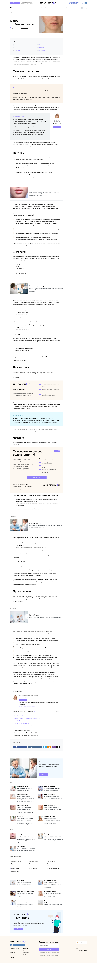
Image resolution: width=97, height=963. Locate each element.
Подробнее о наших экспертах (27, 707)
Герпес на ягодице (16, 861)
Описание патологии (20, 45)
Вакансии (25, 948)
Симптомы (18, 50)
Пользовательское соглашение (27, 951)
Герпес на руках (51, 861)
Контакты (12, 955)
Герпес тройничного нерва (54, 868)
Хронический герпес (49, 816)
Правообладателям (14, 948)
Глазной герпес (15, 868)
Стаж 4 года (57, 127)
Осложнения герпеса (50, 880)
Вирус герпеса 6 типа (49, 786)
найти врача (36, 477)
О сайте (25, 955)
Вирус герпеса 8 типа (22, 794)
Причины (17, 47)
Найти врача (15, 3)
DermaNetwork (17, 716)
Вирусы (11, 12)
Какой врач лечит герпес (38, 286)
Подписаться (48, 949)
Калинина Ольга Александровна (57, 124)
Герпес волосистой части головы (53, 865)
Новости (12, 957)
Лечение (41, 47)
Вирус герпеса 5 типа (22, 805)
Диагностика (42, 45)
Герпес (16, 12)
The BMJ (16, 721)
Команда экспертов (12, 951)
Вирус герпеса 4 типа (49, 805)
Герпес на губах (33, 868)
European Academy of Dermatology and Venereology (26, 718)
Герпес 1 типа (20, 816)
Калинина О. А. (24, 28)
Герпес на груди (33, 864)
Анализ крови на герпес (37, 190)
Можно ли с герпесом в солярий (25, 891)
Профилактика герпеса (50, 891)
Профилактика (43, 50)
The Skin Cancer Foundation (20, 723)
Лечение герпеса (35, 523)
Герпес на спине (33, 861)
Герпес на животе (15, 864)
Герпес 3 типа (34, 615)
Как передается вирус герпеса (24, 901)
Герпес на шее (15, 871)
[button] (11, 8)
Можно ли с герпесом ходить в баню (52, 901)
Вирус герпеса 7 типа (49, 794)
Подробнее (44, 774)
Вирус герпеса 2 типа (22, 786)
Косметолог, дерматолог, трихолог (57, 120)
